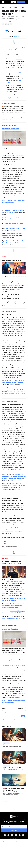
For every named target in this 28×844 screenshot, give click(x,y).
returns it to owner (17, 98)
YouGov (9, 533)
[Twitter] (4, 835)
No (5, 543)
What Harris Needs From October (15, 228)
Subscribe (20, 2)
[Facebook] (15, 835)
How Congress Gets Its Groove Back (15, 218)
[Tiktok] (12, 835)
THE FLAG (4, 7)
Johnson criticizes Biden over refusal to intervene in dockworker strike (13, 485)
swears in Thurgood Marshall (14, 581)
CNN (16, 91)
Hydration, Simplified (10, 629)
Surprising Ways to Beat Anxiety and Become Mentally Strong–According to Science (13, 605)
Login (13, 2)
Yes (5, 541)
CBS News (19, 59)
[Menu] (26, 2)
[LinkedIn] (8, 835)
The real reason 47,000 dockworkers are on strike (13, 319)
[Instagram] (19, 835)
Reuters (22, 65)
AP (19, 298)
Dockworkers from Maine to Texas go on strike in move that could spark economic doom (14, 476)
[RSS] (23, 835)
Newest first (20, 708)
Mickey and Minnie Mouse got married (13, 618)
